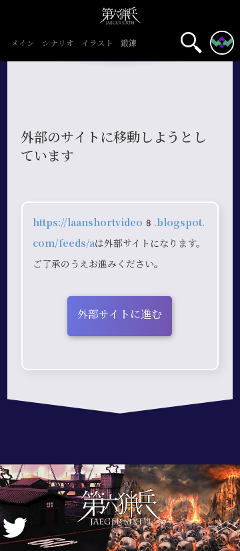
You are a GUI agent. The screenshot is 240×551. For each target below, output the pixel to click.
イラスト (97, 44)
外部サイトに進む (119, 314)
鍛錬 (129, 44)
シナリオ (58, 44)
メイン (23, 44)
